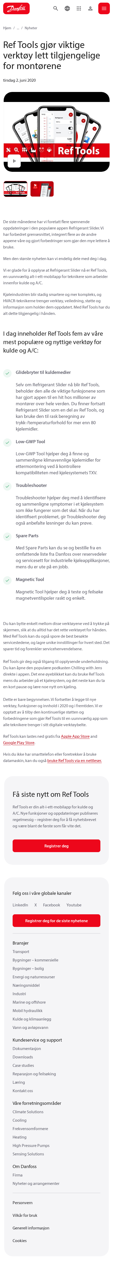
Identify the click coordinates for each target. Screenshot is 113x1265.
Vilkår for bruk (25, 1215)
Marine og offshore (29, 1002)
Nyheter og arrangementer (36, 1183)
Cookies (20, 1240)
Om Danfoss (25, 1166)
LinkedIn (20, 904)
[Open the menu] (104, 8)
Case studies (23, 1065)
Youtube (73, 904)
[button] (79, 8)
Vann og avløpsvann (30, 1027)
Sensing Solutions (28, 1153)
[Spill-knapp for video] (14, 161)
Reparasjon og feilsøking (34, 1073)
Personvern (23, 1202)
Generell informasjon (31, 1227)
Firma (18, 1175)
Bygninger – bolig (28, 968)
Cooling (20, 1120)
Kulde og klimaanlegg (32, 1019)
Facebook (51, 904)
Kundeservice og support (37, 1040)
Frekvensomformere (30, 1128)
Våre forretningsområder (37, 1103)
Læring (19, 1082)
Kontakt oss (23, 1090)
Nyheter (31, 28)
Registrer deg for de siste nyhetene (56, 920)
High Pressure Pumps (31, 1145)
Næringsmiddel (26, 985)
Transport (21, 951)
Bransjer (21, 943)
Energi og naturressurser (34, 976)
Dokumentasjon (27, 1048)
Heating (20, 1137)
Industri (19, 993)
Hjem (7, 28)
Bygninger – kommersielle (35, 960)
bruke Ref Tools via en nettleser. (74, 760)
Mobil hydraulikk (28, 1010)
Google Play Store (18, 742)
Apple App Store (75, 736)
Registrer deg (56, 845)
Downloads (23, 1056)
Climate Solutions (28, 1111)
